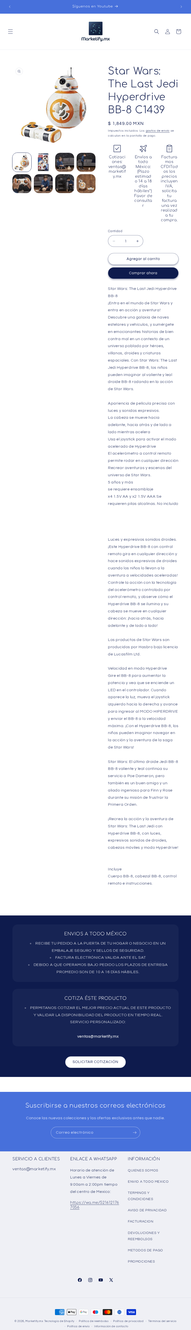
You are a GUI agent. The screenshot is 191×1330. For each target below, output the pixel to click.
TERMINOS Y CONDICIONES (140, 1196)
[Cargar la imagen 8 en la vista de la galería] (86, 183)
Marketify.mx (34, 1321)
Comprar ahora (143, 273)
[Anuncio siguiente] (181, 6)
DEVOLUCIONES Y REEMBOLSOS (144, 1236)
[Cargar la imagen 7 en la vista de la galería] (64, 183)
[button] (10, 31)
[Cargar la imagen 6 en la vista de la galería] (43, 183)
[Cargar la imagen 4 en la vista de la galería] (86, 162)
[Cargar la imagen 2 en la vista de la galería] (43, 162)
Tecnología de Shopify (59, 1321)
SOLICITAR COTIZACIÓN (95, 1062)
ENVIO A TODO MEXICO (148, 1181)
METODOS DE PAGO (145, 1250)
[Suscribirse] (134, 1132)
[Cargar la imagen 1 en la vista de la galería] (21, 162)
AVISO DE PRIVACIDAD (147, 1210)
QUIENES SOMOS (143, 1170)
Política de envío (78, 1326)
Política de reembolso (94, 1321)
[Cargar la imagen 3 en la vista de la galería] (64, 162)
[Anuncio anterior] (9, 6)
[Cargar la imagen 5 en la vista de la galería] (21, 183)
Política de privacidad (128, 1321)
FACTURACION (140, 1221)
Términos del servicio (162, 1321)
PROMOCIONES (141, 1261)
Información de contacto (111, 1326)
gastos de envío (158, 130)
